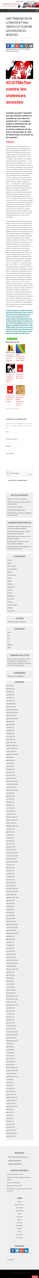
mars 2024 (9, 772)
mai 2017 (8, 1017)
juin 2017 (8, 1014)
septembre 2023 (10, 790)
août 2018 (9, 972)
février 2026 (9, 703)
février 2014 (9, 1127)
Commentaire (10, 453)
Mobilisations (11, 596)
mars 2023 (9, 808)
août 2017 (9, 1008)
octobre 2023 (10, 787)
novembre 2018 (10, 963)
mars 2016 (9, 1058)
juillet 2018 (9, 975)
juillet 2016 (9, 1046)
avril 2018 (9, 984)
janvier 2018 (9, 993)
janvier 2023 (9, 814)
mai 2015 (8, 1082)
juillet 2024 (9, 760)
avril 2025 (9, 733)
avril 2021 (9, 876)
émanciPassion (11, 575)
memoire (9, 593)
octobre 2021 (10, 858)
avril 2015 (9, 1085)
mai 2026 (8, 694)
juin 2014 (8, 1115)
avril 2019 (9, 948)
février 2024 (9, 775)
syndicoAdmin (20, 40)
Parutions (10, 602)
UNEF (9, 647)
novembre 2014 (10, 1100)
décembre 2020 (10, 888)
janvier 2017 (9, 1029)
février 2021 (9, 882)
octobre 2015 (10, 1073)
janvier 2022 (9, 850)
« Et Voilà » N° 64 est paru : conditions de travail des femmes (10, 378)
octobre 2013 (10, 1136)
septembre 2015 (10, 1076)
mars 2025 (9, 736)
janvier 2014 (9, 1130)
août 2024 (9, 757)
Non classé (10, 599)
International (10, 587)
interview (9, 590)
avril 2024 (9, 769)
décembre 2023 (10, 781)
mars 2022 (9, 844)
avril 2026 (9, 697)
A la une (9, 560)
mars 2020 (9, 915)
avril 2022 (9, 841)
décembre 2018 (10, 960)
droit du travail (11, 566)
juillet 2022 (9, 832)
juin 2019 (8, 942)
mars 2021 (9, 879)
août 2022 (9, 829)
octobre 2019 (10, 930)
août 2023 (9, 793)
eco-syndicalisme (12, 569)
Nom (7, 431)
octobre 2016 (10, 1037)
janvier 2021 (9, 885)
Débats (9, 563)
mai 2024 (8, 766)
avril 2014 (9, 1121)
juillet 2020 (9, 903)
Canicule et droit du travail (14, 507)
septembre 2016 (10, 1040)
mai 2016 (8, 1052)
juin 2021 (8, 870)
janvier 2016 (9, 1064)
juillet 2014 (9, 1112)
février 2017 (9, 1026)
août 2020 (9, 900)
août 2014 (9, 1109)
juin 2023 (8, 799)
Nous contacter (19, 1207)
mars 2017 (9, 1023)
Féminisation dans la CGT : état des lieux (20, 376)
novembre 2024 (10, 748)
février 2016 (9, 1061)
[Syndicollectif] (19, 5)
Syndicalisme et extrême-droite (16, 510)
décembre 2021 (10, 853)
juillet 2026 (9, 688)
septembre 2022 (10, 826)
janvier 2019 (9, 957)
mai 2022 (8, 838)
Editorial (9, 572)
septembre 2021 (10, 861)
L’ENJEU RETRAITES (15, 1164)
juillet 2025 (9, 724)
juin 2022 (8, 835)
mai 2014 (8, 1118)
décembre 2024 (10, 745)
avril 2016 (9, 1055)
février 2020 (9, 918)
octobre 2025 (10, 715)
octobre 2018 (10, 966)
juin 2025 (8, 727)
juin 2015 (8, 1079)
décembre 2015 (10, 1067)
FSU (8, 641)
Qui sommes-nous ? (19, 1204)
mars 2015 (9, 1088)
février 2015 (9, 1091)
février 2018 (9, 990)
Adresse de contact (12, 439)
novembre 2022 (10, 820)
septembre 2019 (10, 933)
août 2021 (9, 864)
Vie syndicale (25, 38)
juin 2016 (8, 1049)
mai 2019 (8, 945)
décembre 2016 (10, 1031)
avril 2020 (9, 912)
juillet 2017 (9, 1011)
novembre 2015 (10, 1070)
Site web (8, 446)
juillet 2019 (9, 939)
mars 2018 (9, 987)
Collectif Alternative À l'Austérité (16, 621)
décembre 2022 (10, 817)
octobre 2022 (10, 823)
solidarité (9, 608)
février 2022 (9, 847)
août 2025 (9, 721)
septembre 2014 (10, 1106)
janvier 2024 (9, 778)
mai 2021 (8, 873)
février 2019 (9, 954)
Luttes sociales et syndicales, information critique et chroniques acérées (19, 664)
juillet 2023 (9, 796)
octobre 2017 (10, 1002)
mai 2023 (8, 802)
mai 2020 (8, 909)
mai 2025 (8, 730)
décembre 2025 (10, 709)
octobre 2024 (10, 751)
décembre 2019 (10, 924)
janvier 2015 (9, 1094)
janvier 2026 (9, 706)
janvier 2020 (9, 921)
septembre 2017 (10, 1005)
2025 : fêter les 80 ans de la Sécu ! (18, 1157)
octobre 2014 (10, 1103)
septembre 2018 (10, 969)
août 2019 (9, 936)
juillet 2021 (9, 867)
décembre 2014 (10, 1097)
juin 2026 (8, 691)
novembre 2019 (10, 927)
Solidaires (10, 644)
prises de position (16, 38)
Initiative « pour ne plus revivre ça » (17, 499)
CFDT (9, 632)
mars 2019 (9, 951)
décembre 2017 (10, 996)
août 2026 (9, 685)
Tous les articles (19, 1210)
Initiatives (10, 584)
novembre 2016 (10, 1034)
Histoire (9, 581)
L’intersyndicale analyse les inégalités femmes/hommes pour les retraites (20, 400)
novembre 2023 (10, 784)
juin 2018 (8, 978)
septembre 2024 (10, 754)
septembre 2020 (10, 897)
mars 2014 (9, 1124)
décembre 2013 (10, 1133)
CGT (8, 635)
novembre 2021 (10, 855)
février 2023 (9, 811)
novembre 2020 (10, 891)
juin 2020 (8, 906)
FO (8, 638)
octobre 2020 (10, 894)
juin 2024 (8, 763)
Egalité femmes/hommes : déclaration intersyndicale (20, 357)
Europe (9, 578)
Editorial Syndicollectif (14, 1160)
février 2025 (9, 739)
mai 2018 (8, 981)
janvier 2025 (9, 742)
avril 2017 (9, 1020)
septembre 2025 (10, 718)
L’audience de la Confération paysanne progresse (10, 357)
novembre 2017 (10, 999)
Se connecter (19, 1237)
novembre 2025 (10, 712)
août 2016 (9, 1043)
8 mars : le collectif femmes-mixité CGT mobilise (10, 398)
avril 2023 (9, 805)
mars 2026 (9, 700)
